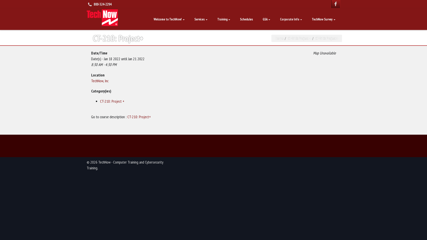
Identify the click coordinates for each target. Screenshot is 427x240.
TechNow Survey (322, 19)
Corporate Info (290, 19)
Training (222, 19)
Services (199, 19)
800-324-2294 (102, 4)
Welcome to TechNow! (168, 19)
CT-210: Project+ (139, 116)
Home (279, 38)
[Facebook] (335, 4)
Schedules (246, 19)
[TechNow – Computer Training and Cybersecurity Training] (102, 17)
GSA (265, 19)
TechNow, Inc (100, 80)
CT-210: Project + (299, 38)
